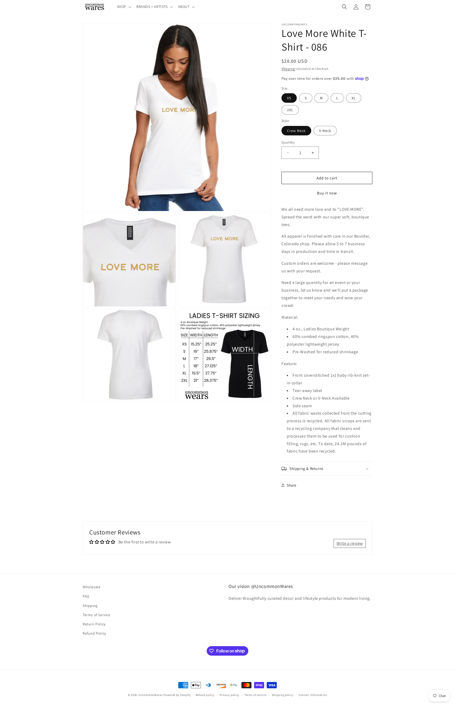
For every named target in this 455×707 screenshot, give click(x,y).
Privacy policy (229, 694)
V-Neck (325, 130)
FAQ (86, 596)
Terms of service (255, 694)
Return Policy (94, 624)
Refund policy (205, 694)
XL (354, 98)
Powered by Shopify (177, 695)
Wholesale (91, 587)
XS (289, 98)
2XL (290, 109)
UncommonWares (151, 695)
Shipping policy (283, 694)
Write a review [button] (350, 543)
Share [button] (291, 485)
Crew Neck (296, 130)
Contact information (313, 694)
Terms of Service (96, 614)
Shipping (288, 69)
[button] (123, 6)
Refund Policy (94, 633)
